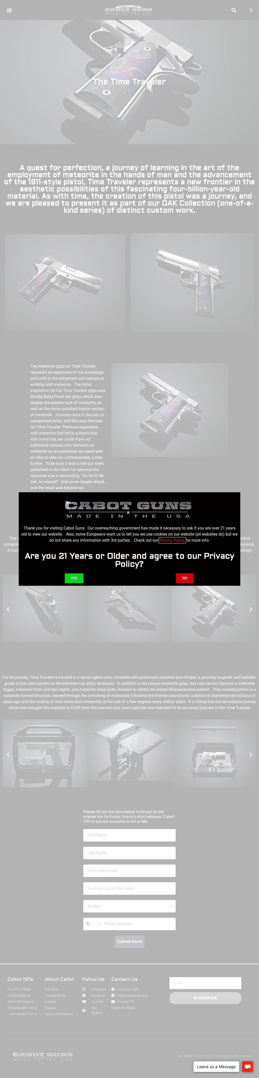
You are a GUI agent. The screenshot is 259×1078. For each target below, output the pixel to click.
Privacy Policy (172, 540)
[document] (129, 539)
